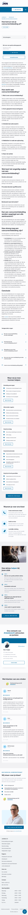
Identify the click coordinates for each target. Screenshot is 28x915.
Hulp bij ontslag (5, 846)
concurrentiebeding (7, 67)
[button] (14, 334)
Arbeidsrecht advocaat (7, 856)
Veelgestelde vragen (6, 850)
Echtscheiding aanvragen (7, 841)
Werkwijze (4, 876)
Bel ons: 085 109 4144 (11, 615)
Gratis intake (14, 662)
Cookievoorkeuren (23, 909)
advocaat (4, 84)
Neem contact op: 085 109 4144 (14, 827)
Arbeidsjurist (4, 859)
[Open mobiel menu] (25, 9)
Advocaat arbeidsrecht (7, 861)
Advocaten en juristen (6, 874)
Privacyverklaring (14, 909)
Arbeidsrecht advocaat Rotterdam (9, 863)
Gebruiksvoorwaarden (5, 909)
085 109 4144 (18, 9)
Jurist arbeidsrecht (6, 866)
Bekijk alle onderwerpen (14, 496)
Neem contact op (5, 882)
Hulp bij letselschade (6, 848)
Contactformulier (14, 57)
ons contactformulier (18, 831)
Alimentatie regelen (6, 843)
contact (6, 316)
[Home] (5, 3)
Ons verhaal (4, 871)
